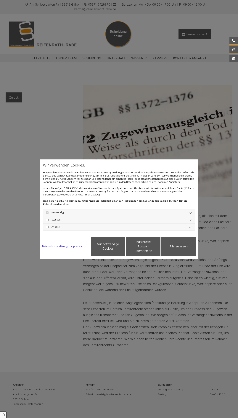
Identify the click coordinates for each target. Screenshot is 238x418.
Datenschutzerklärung (54, 246)
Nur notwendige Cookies (108, 246)
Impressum (77, 246)
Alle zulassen (179, 246)
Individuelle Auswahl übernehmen (143, 246)
